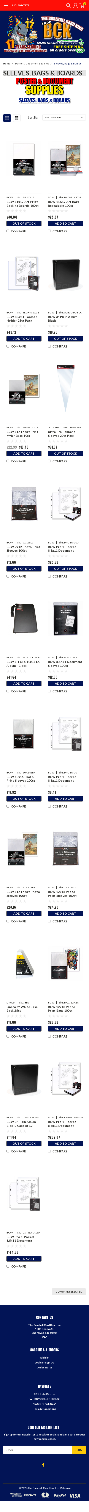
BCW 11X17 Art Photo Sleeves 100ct (23, 893)
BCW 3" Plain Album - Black (63, 318)
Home (6, 63)
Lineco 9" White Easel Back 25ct (22, 1009)
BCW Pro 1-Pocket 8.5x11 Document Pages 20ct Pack (62, 779)
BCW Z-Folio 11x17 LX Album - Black (23, 663)
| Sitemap (65, 1488)
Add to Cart (65, 223)
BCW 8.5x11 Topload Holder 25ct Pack (22, 318)
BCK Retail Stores (44, 1394)
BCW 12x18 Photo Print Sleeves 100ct (62, 893)
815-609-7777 (20, 5)
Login (38, 1362)
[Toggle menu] (6, 7)
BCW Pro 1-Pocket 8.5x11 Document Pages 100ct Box (62, 549)
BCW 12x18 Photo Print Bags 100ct (61, 1009)
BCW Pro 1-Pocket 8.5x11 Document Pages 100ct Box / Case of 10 (65, 1123)
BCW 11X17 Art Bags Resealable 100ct (63, 203)
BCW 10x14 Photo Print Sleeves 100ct (20, 779)
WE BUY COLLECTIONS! (45, 1399)
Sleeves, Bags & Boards (67, 63)
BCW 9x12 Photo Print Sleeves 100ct (23, 549)
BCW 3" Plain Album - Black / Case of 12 (22, 1123)
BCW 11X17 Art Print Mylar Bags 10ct (22, 433)
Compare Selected (69, 1291)
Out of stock (24, 223)
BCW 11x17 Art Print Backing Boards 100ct (22, 203)
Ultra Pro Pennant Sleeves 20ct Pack (61, 433)
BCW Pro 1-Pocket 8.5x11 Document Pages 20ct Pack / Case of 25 (23, 1239)
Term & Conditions (44, 1408)
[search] (67, 5)
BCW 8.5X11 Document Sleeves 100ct (65, 663)
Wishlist (44, 1357)
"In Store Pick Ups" (44, 1404)
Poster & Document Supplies (32, 63)
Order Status (44, 1367)
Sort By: (33, 117)
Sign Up (49, 1362)
